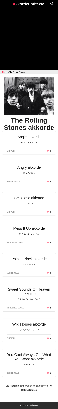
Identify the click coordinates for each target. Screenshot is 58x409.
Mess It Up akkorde (29, 228)
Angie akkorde (29, 137)
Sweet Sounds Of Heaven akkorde (29, 291)
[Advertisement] (29, 39)
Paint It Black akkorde (29, 259)
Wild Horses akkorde (29, 324)
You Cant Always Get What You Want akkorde (29, 357)
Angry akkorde (29, 167)
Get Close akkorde (29, 198)
